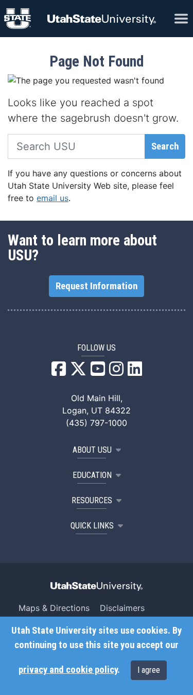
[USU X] (78, 372)
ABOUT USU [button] (92, 450)
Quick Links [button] (92, 526)
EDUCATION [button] (92, 475)
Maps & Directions (54, 608)
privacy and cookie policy (68, 669)
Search (165, 146)
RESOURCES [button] (92, 500)
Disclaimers (122, 608)
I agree (148, 670)
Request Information (96, 286)
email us (52, 198)
